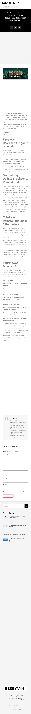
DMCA (22, 699)
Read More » (11, 519)
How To (16, 12)
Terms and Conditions (15, 698)
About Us (10, 694)
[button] (19, 3)
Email (5, 478)
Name (5, 473)
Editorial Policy (21, 695)
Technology (21, 12)
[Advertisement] (15, 48)
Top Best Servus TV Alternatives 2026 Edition (14, 534)
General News (10, 12)
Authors (20, 694)
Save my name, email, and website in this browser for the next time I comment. (14, 492)
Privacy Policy (15, 697)
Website (5, 484)
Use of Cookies (11, 699)
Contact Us (9, 695)
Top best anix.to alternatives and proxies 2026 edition (17, 539)
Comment (6, 454)
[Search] (26, 506)
